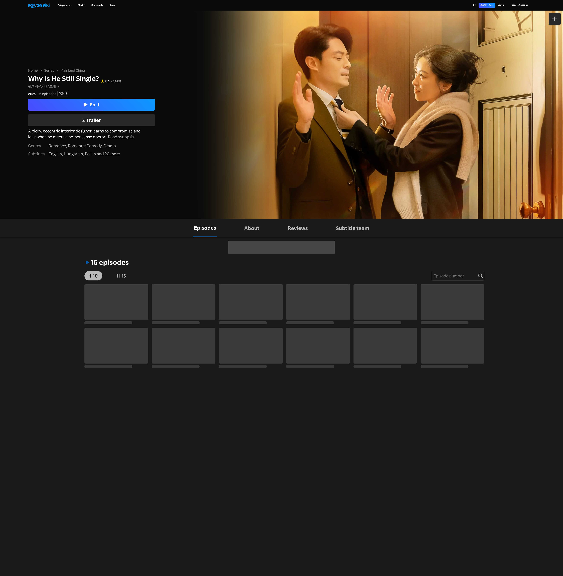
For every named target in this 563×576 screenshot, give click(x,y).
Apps (112, 5)
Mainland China (72, 70)
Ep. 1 (94, 105)
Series (49, 70)
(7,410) (116, 81)
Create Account (520, 5)
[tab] (205, 228)
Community (97, 5)
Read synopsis (121, 136)
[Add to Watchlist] (555, 19)
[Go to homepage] (39, 5)
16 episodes (47, 94)
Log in (501, 5)
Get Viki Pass (486, 5)
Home (33, 70)
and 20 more (108, 153)
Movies (81, 5)
